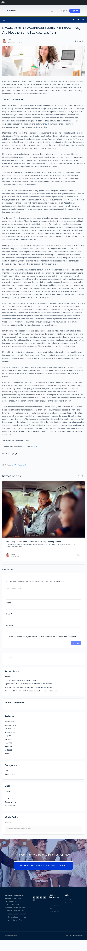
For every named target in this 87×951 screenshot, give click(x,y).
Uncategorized (20, 465)
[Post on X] (16, 453)
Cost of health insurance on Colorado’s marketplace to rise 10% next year (31, 691)
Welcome (8, 677)
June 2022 (8, 743)
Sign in (64, 11)
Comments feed (10, 802)
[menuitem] (3, 2)
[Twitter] (78, 19)
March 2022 (9, 753)
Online (8, 822)
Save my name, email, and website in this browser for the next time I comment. (43, 637)
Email (9, 614)
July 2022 (8, 739)
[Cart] (56, 10)
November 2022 (10, 725)
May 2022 (8, 746)
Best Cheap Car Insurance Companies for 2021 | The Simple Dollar (33, 542)
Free (6, 771)
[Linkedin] (83, 19)
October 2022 (10, 729)
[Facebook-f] (73, 19)
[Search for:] (19, 658)
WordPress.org (10, 805)
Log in (7, 795)
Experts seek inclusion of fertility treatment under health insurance (29, 684)
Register (8, 791)
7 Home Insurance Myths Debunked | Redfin (20, 680)
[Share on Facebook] (12, 453)
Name (9, 603)
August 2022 (9, 736)
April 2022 (8, 750)
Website (9, 625)
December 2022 (10, 722)
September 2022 (11, 732)
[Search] (51, 11)
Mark (9, 40)
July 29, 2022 (16, 556)
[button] (4, 19)
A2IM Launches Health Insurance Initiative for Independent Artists (28, 687)
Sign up (75, 11)
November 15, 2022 (15, 42)
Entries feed (9, 798)
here (35, 446)
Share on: (6, 454)
